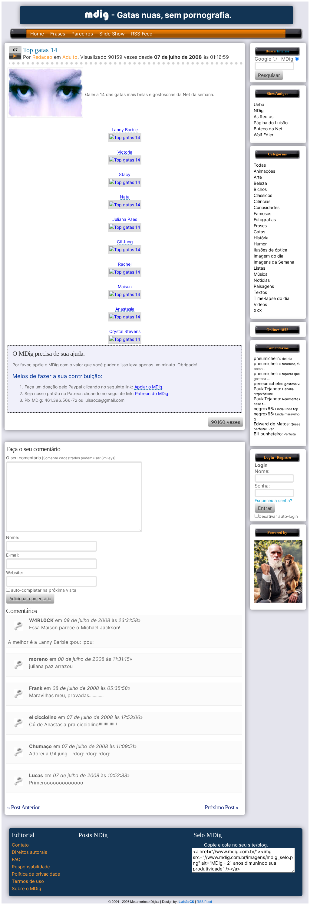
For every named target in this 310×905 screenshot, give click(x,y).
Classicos (263, 195)
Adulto (70, 57)
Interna (283, 51)
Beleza (260, 183)
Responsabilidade (31, 867)
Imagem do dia (268, 255)
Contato (20, 845)
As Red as (263, 116)
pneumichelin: (267, 358)
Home (37, 34)
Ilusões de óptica (270, 249)
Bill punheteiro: (268, 433)
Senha (262, 486)
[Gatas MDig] (97, 14)
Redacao (42, 57)
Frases (57, 34)
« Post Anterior (23, 807)
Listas (259, 268)
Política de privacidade (36, 874)
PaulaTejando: (267, 388)
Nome (12, 537)
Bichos (260, 189)
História (261, 237)
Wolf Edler (263, 134)
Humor (260, 243)
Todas (260, 165)
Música (261, 274)
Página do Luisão (271, 122)
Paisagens (264, 286)
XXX (258, 310)
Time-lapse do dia (271, 298)
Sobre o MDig (26, 888)
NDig (259, 110)
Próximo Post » (221, 807)
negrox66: (264, 408)
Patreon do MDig (151, 393)
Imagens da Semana (274, 262)
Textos (260, 292)
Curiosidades (266, 207)
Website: (14, 572)
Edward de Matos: (272, 423)
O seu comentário (60, 457)
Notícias (262, 280)
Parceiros (82, 34)
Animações (264, 171)
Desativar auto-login (278, 516)
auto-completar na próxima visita (43, 590)
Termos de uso (28, 881)
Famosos (262, 213)
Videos (260, 304)
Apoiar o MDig (148, 386)
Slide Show (112, 34)
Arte (258, 177)
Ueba (259, 104)
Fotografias (265, 219)
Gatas (259, 231)
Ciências (262, 201)
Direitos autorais (29, 852)
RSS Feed (142, 34)
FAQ (16, 859)
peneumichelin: (268, 383)
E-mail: (12, 554)
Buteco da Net (268, 128)
